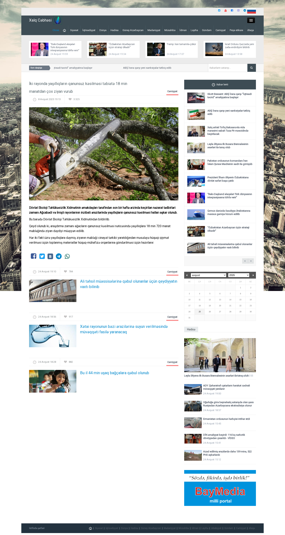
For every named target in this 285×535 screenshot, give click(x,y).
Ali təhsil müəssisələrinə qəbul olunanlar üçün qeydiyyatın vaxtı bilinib (128, 284)
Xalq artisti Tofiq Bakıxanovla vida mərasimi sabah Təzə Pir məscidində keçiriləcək (227, 130)
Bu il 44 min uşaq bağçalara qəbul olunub (114, 373)
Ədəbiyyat (216, 528)
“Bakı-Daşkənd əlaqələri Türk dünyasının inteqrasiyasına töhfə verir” (64, 47)
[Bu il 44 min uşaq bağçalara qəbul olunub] (52, 382)
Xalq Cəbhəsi (40, 20)
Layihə (194, 30)
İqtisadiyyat (88, 30)
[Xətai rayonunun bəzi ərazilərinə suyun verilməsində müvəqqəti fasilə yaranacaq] (52, 337)
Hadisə (114, 30)
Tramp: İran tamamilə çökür (181, 44)
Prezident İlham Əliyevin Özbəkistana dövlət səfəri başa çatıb (228, 179)
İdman (183, 30)
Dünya (102, 30)
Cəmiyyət (221, 30)
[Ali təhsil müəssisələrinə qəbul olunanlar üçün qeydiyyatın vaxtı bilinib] (52, 292)
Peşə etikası (236, 30)
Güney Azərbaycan (133, 30)
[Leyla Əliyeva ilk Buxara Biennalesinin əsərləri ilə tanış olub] (220, 355)
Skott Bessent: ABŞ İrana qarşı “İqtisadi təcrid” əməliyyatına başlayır (229, 96)
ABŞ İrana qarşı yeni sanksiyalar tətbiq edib (141, 67)
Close (56, 30)
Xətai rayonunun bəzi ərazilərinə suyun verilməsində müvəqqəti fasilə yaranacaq (124, 329)
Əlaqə (250, 30)
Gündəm (207, 30)
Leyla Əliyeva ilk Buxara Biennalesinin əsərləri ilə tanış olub (227, 146)
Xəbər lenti (222, 84)
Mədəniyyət (154, 30)
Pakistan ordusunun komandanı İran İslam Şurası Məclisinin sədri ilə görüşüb (229, 162)
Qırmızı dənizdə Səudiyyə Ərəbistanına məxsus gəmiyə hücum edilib (228, 212)
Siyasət (74, 30)
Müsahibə (169, 30)
